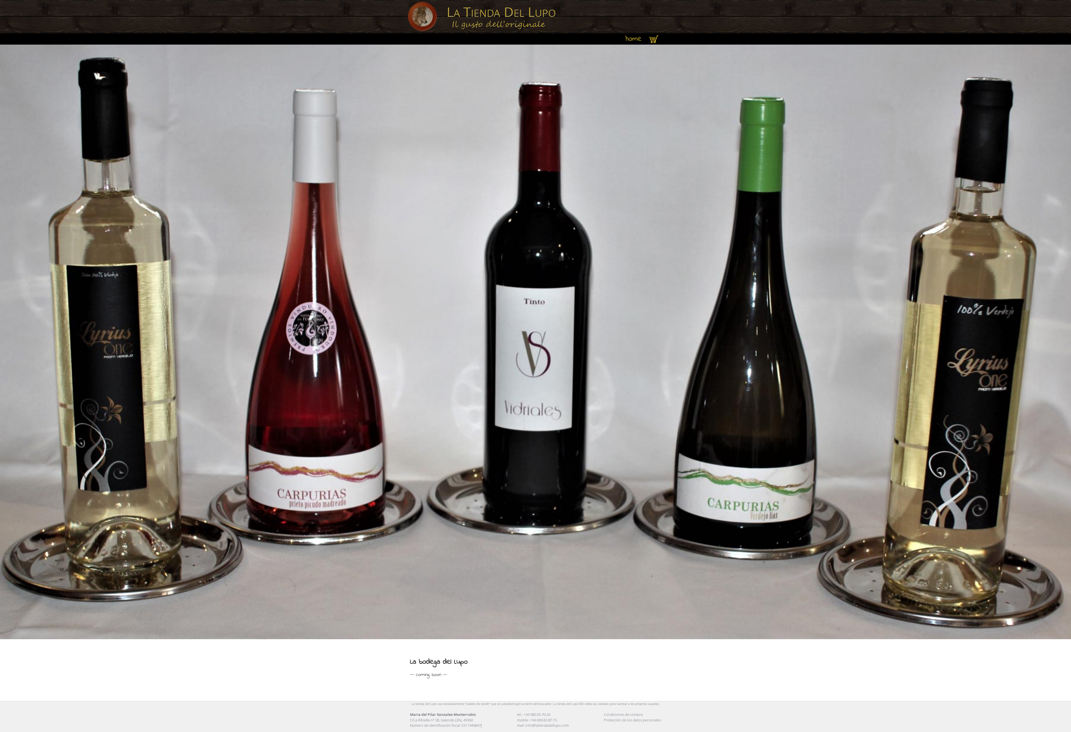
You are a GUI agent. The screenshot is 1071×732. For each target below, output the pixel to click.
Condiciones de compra (623, 714)
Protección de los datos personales (632, 720)
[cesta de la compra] (654, 39)
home (633, 39)
